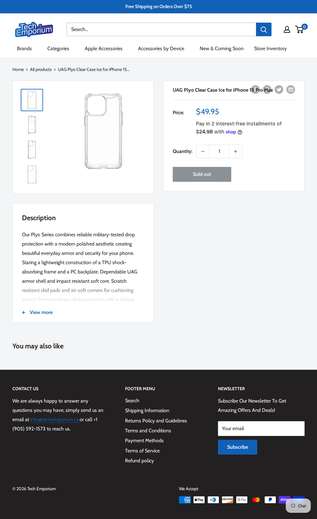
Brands (24, 48)
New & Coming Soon (222, 48)
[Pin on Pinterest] (267, 89)
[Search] (263, 29)
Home (18, 69)
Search (132, 400)
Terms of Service (142, 451)
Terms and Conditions (148, 431)
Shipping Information (147, 410)
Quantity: (182, 151)
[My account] (287, 29)
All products (41, 69)
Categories (58, 48)
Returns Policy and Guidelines (156, 421)
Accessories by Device (161, 48)
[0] (299, 29)
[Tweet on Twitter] (279, 89)
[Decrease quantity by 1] (202, 151)
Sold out (202, 174)
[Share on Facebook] (255, 89)
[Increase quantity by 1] (235, 151)
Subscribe (237, 447)
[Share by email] (290, 89)
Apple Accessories (104, 48)
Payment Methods (144, 440)
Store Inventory (270, 48)
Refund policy (139, 461)
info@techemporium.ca (55, 419)
